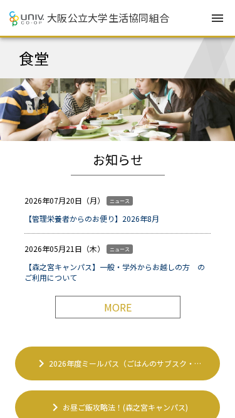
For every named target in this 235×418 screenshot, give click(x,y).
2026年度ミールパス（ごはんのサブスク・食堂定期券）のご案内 (127, 363)
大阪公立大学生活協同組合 (108, 17)
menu (217, 18)
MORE (118, 307)
